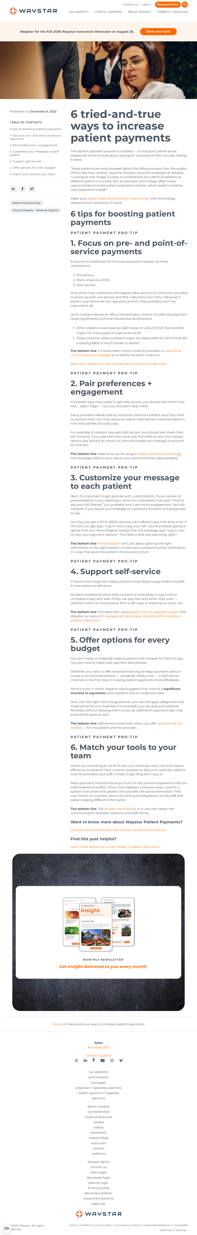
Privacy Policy (103, 1225)
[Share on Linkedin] (13, 188)
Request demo (168, 4)
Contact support (98, 1055)
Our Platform (98, 1072)
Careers (98, 1122)
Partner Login (98, 1183)
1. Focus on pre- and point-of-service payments (35, 137)
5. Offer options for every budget (33, 167)
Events (98, 1148)
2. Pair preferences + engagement (33, 145)
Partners (98, 1098)
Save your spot (158, 31)
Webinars (99, 1153)
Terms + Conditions (80, 1225)
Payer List (98, 1204)
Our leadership (99, 1111)
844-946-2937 (98, 1047)
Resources (98, 1143)
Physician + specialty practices (98, 1088)
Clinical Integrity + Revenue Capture (35, 210)
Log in (147, 4)
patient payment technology (159, 454)
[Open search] (185, 5)
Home (57, 1024)
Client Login (98, 1172)
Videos (98, 1127)
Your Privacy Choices (127, 1225)
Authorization (98, 1077)
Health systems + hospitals (98, 1093)
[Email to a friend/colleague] (31, 188)
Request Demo (99, 1162)
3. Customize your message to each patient (34, 153)
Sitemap (181, 1230)
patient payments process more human (118, 198)
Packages (98, 1082)
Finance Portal (98, 1188)
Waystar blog (98, 1138)
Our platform (79, 11)
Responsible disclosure (156, 1225)
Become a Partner (98, 1193)
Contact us (130, 4)
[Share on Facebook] (22, 188)
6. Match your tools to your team (32, 174)
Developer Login (99, 1177)
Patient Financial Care (26, 203)
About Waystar (139, 11)
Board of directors (98, 1117)
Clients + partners (108, 11)
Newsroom (98, 1132)
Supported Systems (98, 1198)
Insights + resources (172, 11)
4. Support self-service (25, 161)
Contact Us (98, 1167)
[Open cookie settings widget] (6, 1228)
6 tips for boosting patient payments (35, 129)
